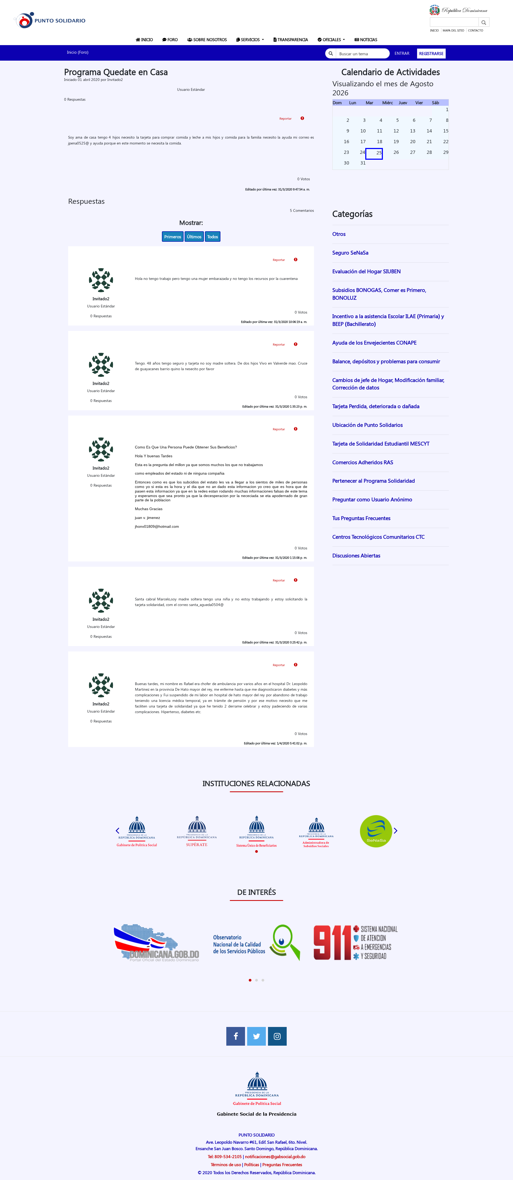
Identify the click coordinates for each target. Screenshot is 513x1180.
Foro (173, 39)
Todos (212, 236)
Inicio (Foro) (77, 52)
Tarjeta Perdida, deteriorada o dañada (375, 405)
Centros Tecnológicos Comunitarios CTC (378, 536)
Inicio (434, 30)
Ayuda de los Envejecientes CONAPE (374, 342)
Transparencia (293, 39)
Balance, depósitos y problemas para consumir (386, 361)
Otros (338, 233)
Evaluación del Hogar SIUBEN (366, 271)
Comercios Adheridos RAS (362, 462)
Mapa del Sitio (453, 30)
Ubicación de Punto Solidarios (367, 424)
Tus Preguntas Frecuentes (361, 517)
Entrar (402, 53)
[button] (256, 851)
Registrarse (431, 53)
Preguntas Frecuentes (282, 1164)
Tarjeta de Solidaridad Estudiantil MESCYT (380, 443)
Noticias (369, 39)
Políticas (251, 1164)
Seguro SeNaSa (350, 252)
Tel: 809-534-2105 (225, 1156)
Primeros (172, 236)
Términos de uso (226, 1164)
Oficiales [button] (332, 39)
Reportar (285, 118)
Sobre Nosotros (210, 39)
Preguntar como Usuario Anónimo (372, 499)
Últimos (194, 236)
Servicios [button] (250, 39)
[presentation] (117, 829)
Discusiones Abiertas (356, 555)
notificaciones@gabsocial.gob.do (275, 1156)
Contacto (475, 30)
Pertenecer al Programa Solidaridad (373, 480)
